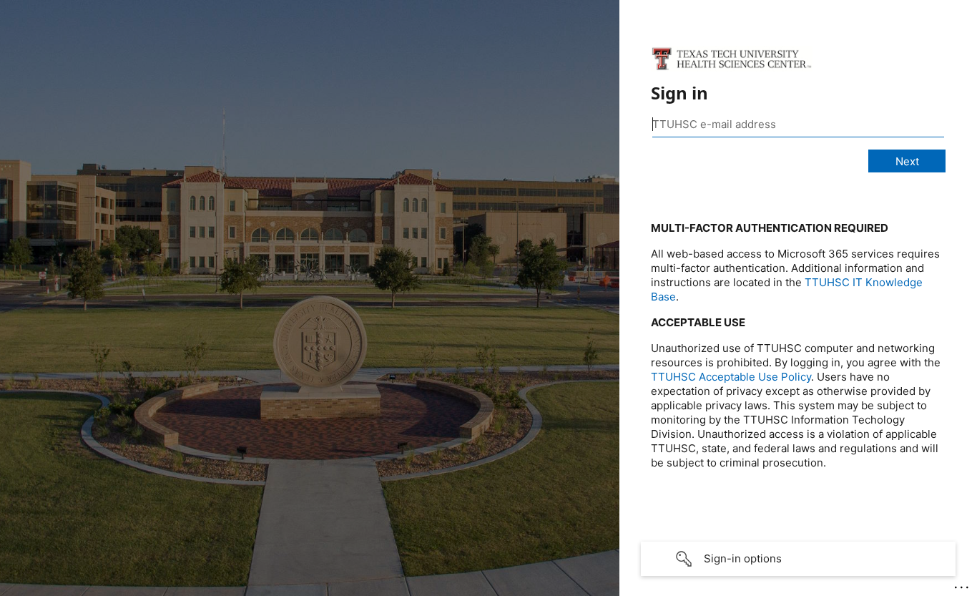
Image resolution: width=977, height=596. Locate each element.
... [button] (962, 584)
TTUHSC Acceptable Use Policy (731, 377)
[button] (798, 559)
